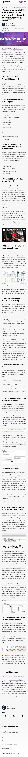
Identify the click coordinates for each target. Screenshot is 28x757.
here (3, 94)
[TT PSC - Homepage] (6, 2)
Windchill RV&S (16, 217)
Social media (5, 748)
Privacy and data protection (9, 744)
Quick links (5, 737)
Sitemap (4, 741)
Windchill (4, 49)
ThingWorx (23, 215)
